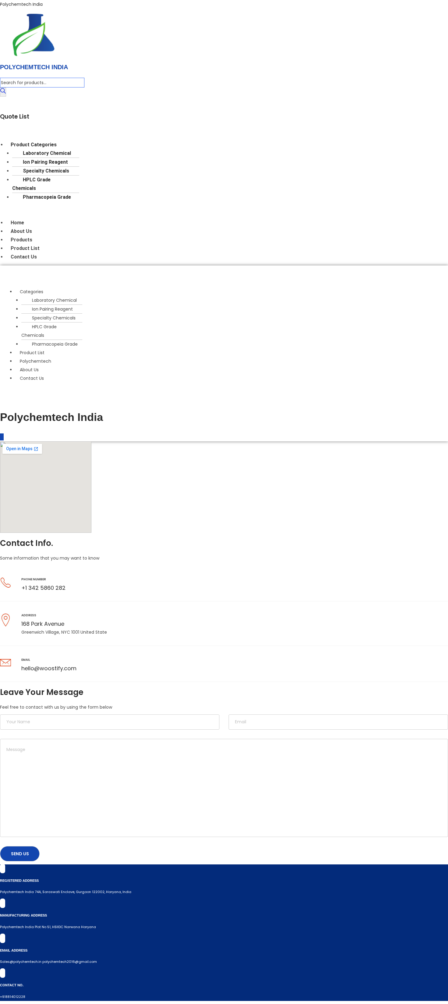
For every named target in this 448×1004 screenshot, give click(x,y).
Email (25, 659)
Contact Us (24, 257)
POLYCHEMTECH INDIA (34, 67)
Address (28, 615)
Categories (31, 292)
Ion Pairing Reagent (45, 162)
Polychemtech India (21, 4)
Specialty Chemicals (46, 171)
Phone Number (33, 579)
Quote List (14, 116)
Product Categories (34, 145)
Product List (25, 248)
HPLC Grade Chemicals (31, 184)
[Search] (3, 92)
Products (21, 240)
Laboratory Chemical (47, 153)
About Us (21, 231)
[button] (218, 132)
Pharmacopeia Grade (47, 197)
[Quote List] (2, 103)
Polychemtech (35, 361)
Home (17, 223)
